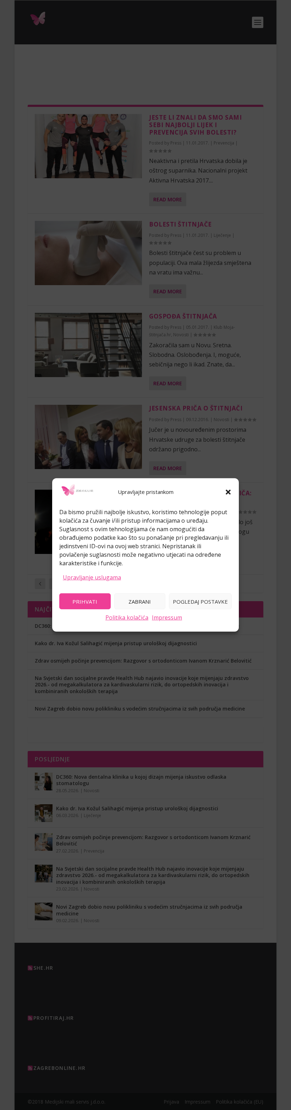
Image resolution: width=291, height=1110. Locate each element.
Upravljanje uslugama (92, 577)
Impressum (167, 617)
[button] (228, 492)
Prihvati (84, 601)
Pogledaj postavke (200, 601)
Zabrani (139, 601)
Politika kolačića (126, 617)
